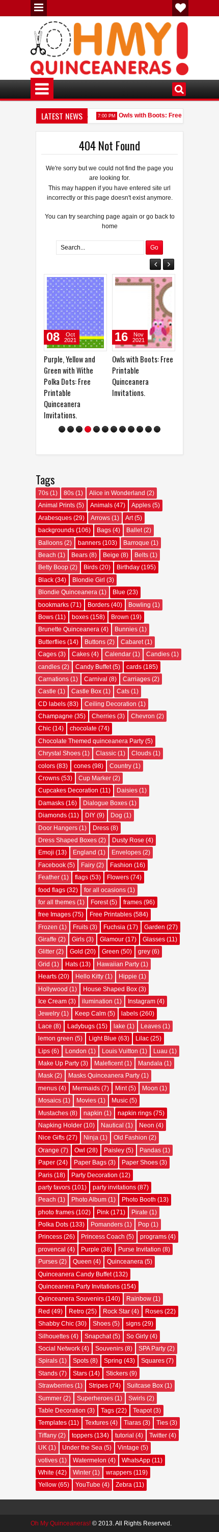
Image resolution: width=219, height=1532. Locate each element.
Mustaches (53, 1115)
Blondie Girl (88, 582)
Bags (104, 532)
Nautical (112, 1127)
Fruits (80, 929)
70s (43, 495)
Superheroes (95, 1400)
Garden (154, 929)
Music (120, 1103)
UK (42, 1450)
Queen (82, 1264)
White (46, 1475)
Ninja (91, 1140)
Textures (96, 1425)
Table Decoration (62, 1413)
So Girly (137, 1338)
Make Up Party (58, 1065)
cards (134, 668)
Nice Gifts (51, 1140)
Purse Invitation (139, 1251)
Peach (47, 1202)
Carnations (53, 681)
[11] (148, 431)
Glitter (46, 954)
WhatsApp (136, 1462)
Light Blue (103, 1041)
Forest (99, 904)
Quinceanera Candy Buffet (75, 1276)
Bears (79, 557)
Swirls (136, 1400)
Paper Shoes (140, 1165)
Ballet (134, 532)
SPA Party (152, 1351)
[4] (88, 431)
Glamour (112, 941)
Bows (45, 619)
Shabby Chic (56, 1326)
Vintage (128, 1450)
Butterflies (52, 644)
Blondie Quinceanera (67, 594)
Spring (113, 1363)
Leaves (151, 1028)
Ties (162, 1425)
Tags (107, 1413)
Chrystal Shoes (59, 755)
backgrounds (56, 532)
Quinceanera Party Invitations (79, 1289)
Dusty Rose (128, 842)
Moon (150, 1090)
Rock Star (116, 1313)
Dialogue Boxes (105, 805)
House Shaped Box (110, 991)
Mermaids (86, 1090)
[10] (139, 431)
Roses (154, 1313)
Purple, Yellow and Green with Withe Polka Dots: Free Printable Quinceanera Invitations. (54, 387)
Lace (45, 1028)
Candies (158, 656)
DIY (90, 817)
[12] (157, 431)
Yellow (47, 1487)
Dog (116, 817)
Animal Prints (56, 507)
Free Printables (111, 917)
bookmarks (53, 606)
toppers (82, 1438)
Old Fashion (130, 1140)
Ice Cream (52, 1003)
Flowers (118, 879)
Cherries (104, 718)
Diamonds (52, 817)
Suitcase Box (145, 1388)
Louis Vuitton (120, 1053)
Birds (91, 569)
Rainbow (138, 1301)
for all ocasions (105, 892)
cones (82, 768)
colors (46, 768)
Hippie (128, 979)
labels (129, 1016)
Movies (86, 1103)
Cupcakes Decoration (68, 792)
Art (129, 520)
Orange (48, 1152)
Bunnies (126, 631)
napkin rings (135, 1115)
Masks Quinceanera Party (104, 1078)
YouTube (87, 1487)
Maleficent (108, 1065)
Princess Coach (103, 1239)
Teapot (142, 1413)
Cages (47, 656)
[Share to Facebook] (58, 284)
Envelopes (126, 855)
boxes (80, 619)
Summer (50, 1400)
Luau (160, 1053)
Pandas (150, 1152)
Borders (99, 606)
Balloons (50, 544)
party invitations (114, 1189)
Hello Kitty (89, 979)
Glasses (154, 941)
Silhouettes (53, 1338)
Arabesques (55, 520)
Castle (47, 693)
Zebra (124, 1487)
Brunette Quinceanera (68, 631)
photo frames (56, 1214)
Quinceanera (125, 1264)
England (84, 855)
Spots (81, 1363)
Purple (90, 1251)
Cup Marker (94, 780)
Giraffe (47, 941)
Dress (101, 830)
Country (120, 768)
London (76, 1053)
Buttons (95, 644)
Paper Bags (90, 1165)
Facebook (52, 867)
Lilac (142, 1041)
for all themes (56, 904)
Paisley (114, 1152)
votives (48, 1462)
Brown (120, 619)
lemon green (55, 1041)
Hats (71, 966)
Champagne (55, 718)
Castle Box (86, 693)
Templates (52, 1425)
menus (47, 1090)
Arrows (100, 520)
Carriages (136, 681)
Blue (119, 594)
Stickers (117, 1376)
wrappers (119, 1475)
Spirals (48, 1363)
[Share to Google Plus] (81, 284)
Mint (121, 1090)
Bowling (139, 606)
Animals (101, 507)
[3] (79, 431)
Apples (141, 507)
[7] (114, 431)
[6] (105, 431)
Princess (50, 1239)
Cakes (81, 656)
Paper (46, 1165)
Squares (153, 1363)
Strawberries (55, 1388)
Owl (79, 1152)
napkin (93, 1115)
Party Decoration (94, 1177)
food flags (51, 892)
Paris (45, 1177)
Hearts (47, 979)
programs (153, 1239)
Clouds (141, 755)
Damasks (51, 805)
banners (89, 544)
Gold (76, 954)
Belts (141, 557)
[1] (62, 431)
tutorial (124, 1438)
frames (132, 904)
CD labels (52, 706)
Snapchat (98, 1338)
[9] (131, 431)
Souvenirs (109, 1351)
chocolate (83, 730)
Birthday (128, 569)
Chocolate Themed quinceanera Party (91, 743)
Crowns (49, 780)
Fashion (121, 867)
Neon (146, 1127)
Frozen (48, 929)
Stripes (98, 1388)
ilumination (97, 1003)
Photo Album (88, 1202)
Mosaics (49, 1103)
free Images (54, 917)
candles (49, 668)
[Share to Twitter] (70, 284)
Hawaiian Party (118, 966)
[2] (70, 431)
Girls (78, 941)
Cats (123, 693)
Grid (44, 966)
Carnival (95, 681)
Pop (143, 1227)
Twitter (158, 1438)
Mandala (150, 1065)
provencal (52, 1251)
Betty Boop (53, 569)
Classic (106, 755)
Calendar (118, 656)
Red (44, 1313)
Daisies (127, 792)
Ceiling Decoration (110, 706)
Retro (76, 1313)
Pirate (139, 1214)
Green (110, 954)
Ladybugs (81, 1028)
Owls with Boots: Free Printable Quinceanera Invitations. (127, 376)
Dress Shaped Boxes (67, 842)
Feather (49, 879)
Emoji (46, 855)
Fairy (88, 867)
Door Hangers (57, 830)
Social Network (59, 1351)
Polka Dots (53, 1227)
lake (119, 1028)
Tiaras (132, 1425)
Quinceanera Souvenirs (71, 1301)
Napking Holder (60, 1127)
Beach (47, 557)
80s (69, 495)
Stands (48, 1376)
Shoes (102, 1326)
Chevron (143, 718)
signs (133, 1326)
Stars (80, 1376)
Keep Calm (90, 1016)
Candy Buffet (93, 668)
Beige (111, 557)
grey (144, 954)
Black (45, 582)
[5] (96, 431)
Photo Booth (139, 1202)
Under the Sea (82, 1450)
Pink (103, 1214)
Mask (45, 1078)
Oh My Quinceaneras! (61, 1525)
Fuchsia (114, 929)
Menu (39, 8)
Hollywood (53, 991)
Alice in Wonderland (117, 495)
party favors (54, 1189)
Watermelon (89, 1462)
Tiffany (47, 1438)
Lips (44, 1053)
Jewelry (49, 1016)
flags (81, 879)
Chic (44, 730)
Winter (82, 1475)
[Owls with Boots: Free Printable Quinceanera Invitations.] (128, 312)
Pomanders (107, 1227)
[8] (122, 431)
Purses (48, 1264)
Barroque (136, 544)
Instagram (141, 1003)
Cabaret (132, 644)
